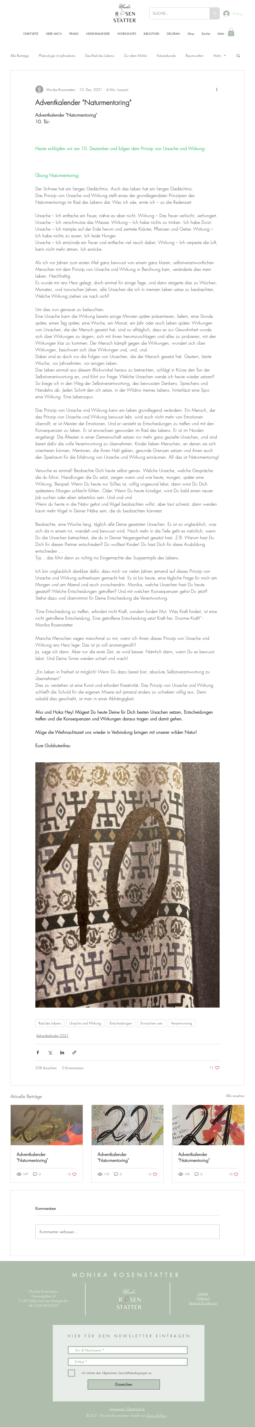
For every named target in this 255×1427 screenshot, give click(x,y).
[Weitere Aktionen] (217, 89)
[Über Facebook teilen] (37, 1052)
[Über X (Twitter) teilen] (50, 1052)
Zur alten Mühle (135, 55)
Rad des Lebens (50, 1023)
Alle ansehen (235, 1095)
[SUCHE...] (214, 13)
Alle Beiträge (19, 55)
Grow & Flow (157, 1415)
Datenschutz (136, 1408)
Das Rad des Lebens (99, 55)
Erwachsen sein (151, 1023)
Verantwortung (181, 1023)
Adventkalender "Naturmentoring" (32, 1157)
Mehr (217, 55)
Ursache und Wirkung (85, 1023)
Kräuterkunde (166, 55)
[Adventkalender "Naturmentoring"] (47, 1125)
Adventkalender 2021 (52, 1035)
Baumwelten (194, 55)
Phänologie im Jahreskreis (57, 55)
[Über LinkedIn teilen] (62, 1052)
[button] (231, 32)
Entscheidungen (121, 1023)
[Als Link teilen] (74, 1052)
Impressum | (118, 1408)
